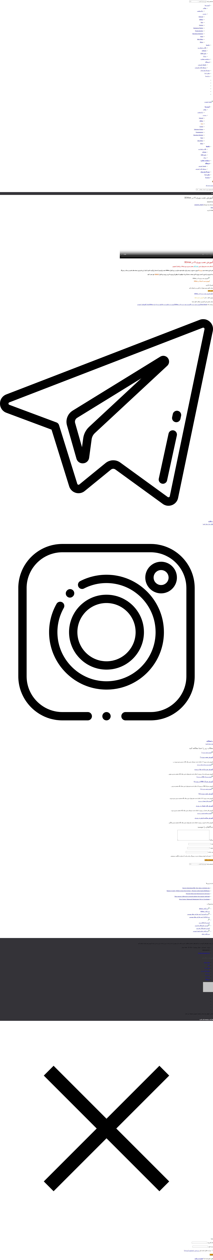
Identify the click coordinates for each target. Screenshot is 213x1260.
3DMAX (157, 274)
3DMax (201, 19)
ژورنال (204, 56)
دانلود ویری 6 (165, 304)
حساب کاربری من (205, 971)
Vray (202, 22)
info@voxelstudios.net (204, 953)
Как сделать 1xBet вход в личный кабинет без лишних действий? (192, 896)
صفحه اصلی (207, 962)
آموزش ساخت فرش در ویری (204, 818)
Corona (201, 25)
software (204, 50)
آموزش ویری (172, 304)
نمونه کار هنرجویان (205, 70)
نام (212, 844)
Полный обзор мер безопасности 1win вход (198, 893)
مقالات (204, 8)
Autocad (201, 16)
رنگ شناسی (200, 11)
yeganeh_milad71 (199, 204)
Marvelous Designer (197, 33)
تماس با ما (207, 73)
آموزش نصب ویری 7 (206, 757)
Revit (201, 36)
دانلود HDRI (203, 53)
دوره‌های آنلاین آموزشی (200, 67)
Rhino (201, 42)
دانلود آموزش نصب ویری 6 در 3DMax (203, 293)
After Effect (200, 39)
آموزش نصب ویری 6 (195, 304)
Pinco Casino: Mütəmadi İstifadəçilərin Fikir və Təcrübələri (194, 899)
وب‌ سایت (210, 852)
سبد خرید (207, 976)
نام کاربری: (210, 1234)
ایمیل (211, 848)
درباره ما (207, 76)
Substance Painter (198, 28)
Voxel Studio (204, 304)
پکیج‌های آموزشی (202, 64)
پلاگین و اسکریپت (202, 48)
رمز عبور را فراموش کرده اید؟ (191, 1242)
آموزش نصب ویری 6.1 (206, 794)
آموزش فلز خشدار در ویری (204, 806)
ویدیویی (204, 14)
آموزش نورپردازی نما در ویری (203, 769)
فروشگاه (207, 62)
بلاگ (209, 965)
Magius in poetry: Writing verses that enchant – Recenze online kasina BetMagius (188, 890)
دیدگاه (211, 840)
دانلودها (208, 45)
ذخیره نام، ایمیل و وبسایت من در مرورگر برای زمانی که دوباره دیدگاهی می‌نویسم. (190, 856)
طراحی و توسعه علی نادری (206, 1011)
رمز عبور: (210, 1238)
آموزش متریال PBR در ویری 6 (203, 781)
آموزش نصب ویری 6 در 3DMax (182, 304)
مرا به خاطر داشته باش (205, 1242)
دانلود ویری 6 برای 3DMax (155, 304)
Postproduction (199, 31)
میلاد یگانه (147, 304)
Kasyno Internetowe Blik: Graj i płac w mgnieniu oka (196, 888)
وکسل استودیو (141, 304)
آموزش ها (207, 5)
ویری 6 (200, 270)
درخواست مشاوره (205, 59)
